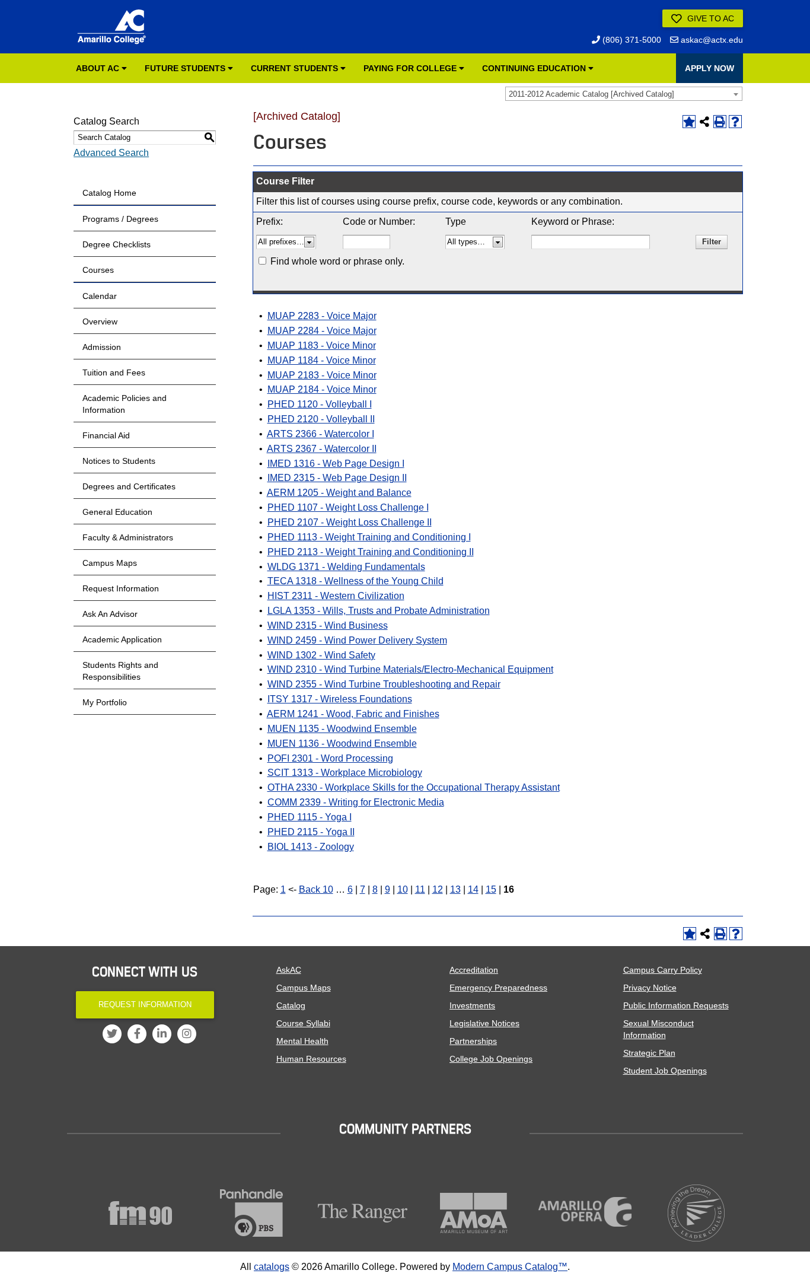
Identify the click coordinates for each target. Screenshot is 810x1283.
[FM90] (140, 1213)
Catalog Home (109, 193)
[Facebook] (136, 1033)
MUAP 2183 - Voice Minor (322, 375)
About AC (99, 68)
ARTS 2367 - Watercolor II (322, 449)
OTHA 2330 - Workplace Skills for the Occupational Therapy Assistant (413, 787)
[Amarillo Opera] (585, 1212)
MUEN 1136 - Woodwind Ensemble (342, 743)
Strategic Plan (649, 1053)
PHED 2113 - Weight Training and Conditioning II (370, 552)
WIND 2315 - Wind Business (327, 625)
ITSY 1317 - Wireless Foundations (339, 699)
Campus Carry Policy (662, 970)
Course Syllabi (303, 1023)
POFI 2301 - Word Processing (330, 758)
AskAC (288, 970)
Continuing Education (535, 68)
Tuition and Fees (113, 372)
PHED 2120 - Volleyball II (321, 419)
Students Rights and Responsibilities (120, 671)
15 (491, 889)
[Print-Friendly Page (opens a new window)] (719, 121)
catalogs (271, 1267)
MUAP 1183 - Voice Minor (321, 345)
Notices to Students (118, 461)
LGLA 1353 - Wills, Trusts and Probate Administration (378, 611)
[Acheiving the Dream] (697, 1213)
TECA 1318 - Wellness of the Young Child (355, 581)
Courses (98, 270)
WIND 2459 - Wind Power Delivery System (357, 640)
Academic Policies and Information (124, 404)
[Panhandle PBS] (252, 1213)
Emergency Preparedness (498, 987)
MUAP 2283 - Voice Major (322, 316)
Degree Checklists (116, 244)
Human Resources (311, 1059)
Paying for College (411, 68)
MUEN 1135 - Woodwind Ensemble (342, 729)
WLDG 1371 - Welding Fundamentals (346, 567)
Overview (99, 321)
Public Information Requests (676, 1005)
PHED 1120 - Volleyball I (319, 404)
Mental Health (302, 1041)
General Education (117, 512)
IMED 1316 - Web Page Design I (335, 464)
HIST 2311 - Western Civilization (335, 596)
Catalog (290, 1005)
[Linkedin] (161, 1033)
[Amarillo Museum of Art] (474, 1213)
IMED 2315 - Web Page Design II (337, 478)
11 (420, 889)
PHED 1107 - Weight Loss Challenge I (348, 507)
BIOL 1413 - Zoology (310, 847)
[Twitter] (112, 1033)
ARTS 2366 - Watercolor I (320, 434)
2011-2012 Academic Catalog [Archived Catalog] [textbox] (591, 94)
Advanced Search (111, 153)
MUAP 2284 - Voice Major (322, 331)
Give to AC (709, 18)
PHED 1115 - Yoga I (309, 817)
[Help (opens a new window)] (735, 121)
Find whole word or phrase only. (337, 261)
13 (455, 889)
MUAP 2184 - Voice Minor (322, 389)
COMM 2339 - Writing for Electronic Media (355, 802)
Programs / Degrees (120, 219)
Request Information (120, 588)
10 (402, 889)
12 (437, 889)
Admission (101, 347)
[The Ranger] (363, 1213)
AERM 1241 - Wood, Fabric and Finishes (353, 714)
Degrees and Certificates (129, 486)
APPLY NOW (709, 68)
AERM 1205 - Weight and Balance (339, 493)
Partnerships (473, 1041)
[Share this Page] (704, 121)
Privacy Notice (650, 987)
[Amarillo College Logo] (111, 26)
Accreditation (473, 970)
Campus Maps (109, 563)
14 (473, 889)
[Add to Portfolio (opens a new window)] (689, 121)
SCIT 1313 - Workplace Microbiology (344, 773)
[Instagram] (186, 1033)
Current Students (295, 68)
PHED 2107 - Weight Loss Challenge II (349, 522)
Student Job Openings (665, 1070)
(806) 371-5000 (630, 39)
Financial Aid (106, 435)
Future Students (186, 68)
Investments (472, 1005)
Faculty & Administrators (127, 537)
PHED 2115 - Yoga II (311, 832)
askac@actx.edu (710, 39)
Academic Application (122, 639)
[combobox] (623, 94)
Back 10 (316, 889)
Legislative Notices (484, 1023)
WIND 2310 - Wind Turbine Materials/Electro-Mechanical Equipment (410, 669)
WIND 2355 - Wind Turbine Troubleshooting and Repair (383, 684)
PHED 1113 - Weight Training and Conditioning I (369, 537)
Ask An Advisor (110, 614)
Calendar (99, 296)
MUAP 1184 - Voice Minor (321, 360)
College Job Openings (490, 1059)
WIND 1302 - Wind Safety (321, 655)
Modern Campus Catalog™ (509, 1267)
